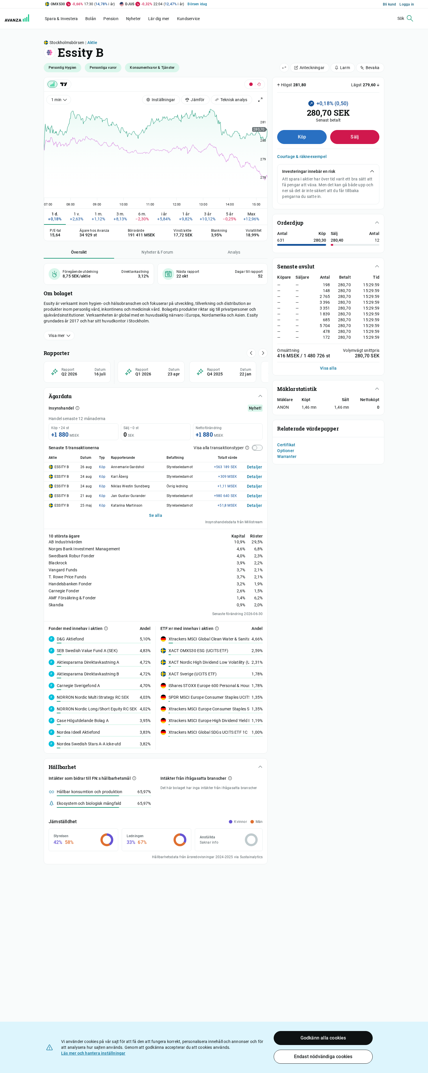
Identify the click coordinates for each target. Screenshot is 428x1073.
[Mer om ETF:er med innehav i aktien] (217, 628)
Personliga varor (103, 68)
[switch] (257, 448)
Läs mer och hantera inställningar (93, 1053)
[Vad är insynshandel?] (77, 408)
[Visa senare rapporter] (251, 353)
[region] (155, 156)
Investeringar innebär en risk (308, 171)
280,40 (337, 240)
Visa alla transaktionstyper (218, 447)
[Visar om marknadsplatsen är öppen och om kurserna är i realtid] (254, 84)
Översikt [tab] (79, 252)
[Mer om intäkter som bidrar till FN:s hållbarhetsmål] (134, 778)
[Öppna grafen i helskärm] (260, 99)
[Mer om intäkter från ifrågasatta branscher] (230, 778)
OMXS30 (58, 4)
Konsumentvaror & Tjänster (152, 68)
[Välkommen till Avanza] (18, 18)
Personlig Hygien (62, 68)
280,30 (320, 240)
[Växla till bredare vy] (284, 67)
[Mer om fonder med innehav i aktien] (106, 628)
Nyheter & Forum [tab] (157, 252)
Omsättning (288, 350)
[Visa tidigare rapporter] (263, 353)
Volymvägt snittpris (361, 350)
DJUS (129, 4)
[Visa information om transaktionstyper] (247, 447)
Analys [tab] (234, 252)
